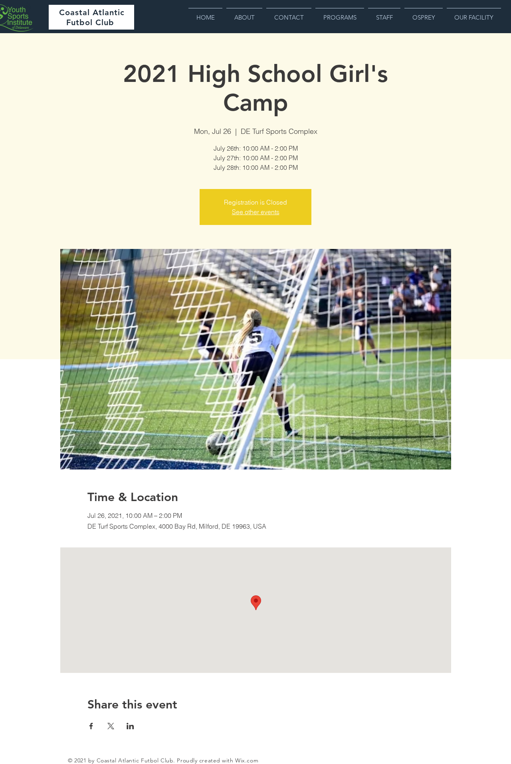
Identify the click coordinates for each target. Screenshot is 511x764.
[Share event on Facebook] (91, 726)
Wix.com (246, 760)
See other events (255, 212)
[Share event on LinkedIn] (130, 726)
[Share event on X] (111, 726)
